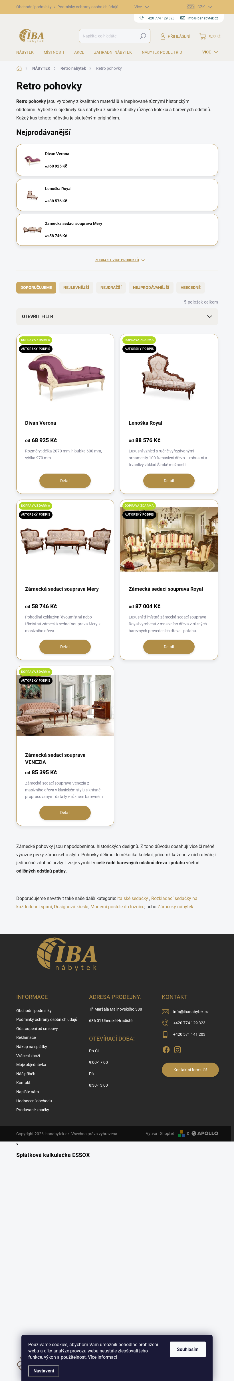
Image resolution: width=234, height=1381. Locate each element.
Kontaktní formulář (190, 1069)
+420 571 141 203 (189, 1034)
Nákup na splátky (31, 1046)
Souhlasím (188, 1349)
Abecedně (191, 287)
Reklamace (26, 1037)
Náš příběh (25, 1073)
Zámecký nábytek (175, 906)
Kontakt (23, 1082)
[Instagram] (177, 1048)
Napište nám (27, 1091)
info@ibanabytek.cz (191, 1011)
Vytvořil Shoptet (160, 1133)
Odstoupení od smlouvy (37, 1028)
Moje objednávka (31, 1064)
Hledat (143, 36)
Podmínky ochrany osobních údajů (87, 7)
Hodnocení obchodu (34, 1101)
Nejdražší (111, 287)
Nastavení (43, 1371)
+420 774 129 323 (189, 1023)
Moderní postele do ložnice (117, 906)
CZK (201, 7)
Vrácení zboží (28, 1055)
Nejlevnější (76, 287)
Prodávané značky (32, 1109)
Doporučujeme (36, 287)
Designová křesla (71, 906)
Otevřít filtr (37, 316)
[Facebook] (166, 1048)
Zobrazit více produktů (117, 260)
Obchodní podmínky (34, 7)
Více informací (102, 1357)
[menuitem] (27, 52)
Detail (65, 480)
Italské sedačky (132, 898)
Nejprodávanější (151, 287)
